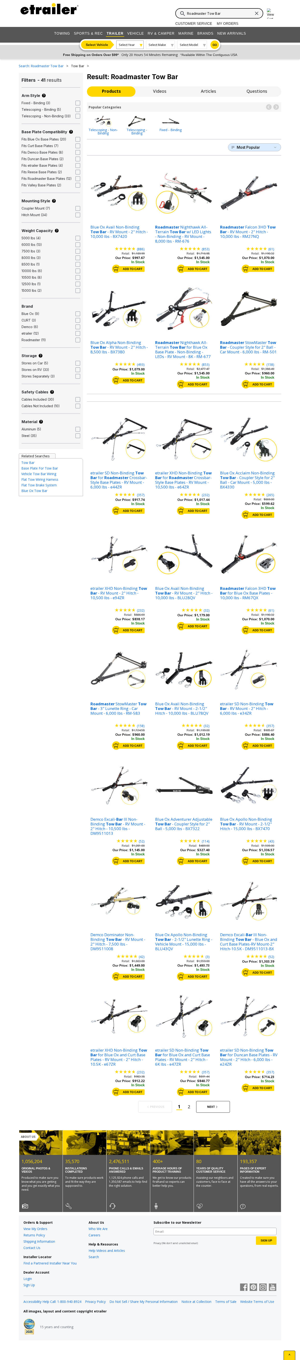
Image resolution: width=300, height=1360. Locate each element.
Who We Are (98, 1229)
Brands (205, 33)
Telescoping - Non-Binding (103, 131)
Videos (159, 91)
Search (94, 1257)
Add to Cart (132, 269)
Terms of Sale (225, 1301)
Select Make (157, 45)
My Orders (227, 24)
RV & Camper (161, 33)
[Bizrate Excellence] (29, 1327)
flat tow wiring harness (39, 479)
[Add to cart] (116, 269)
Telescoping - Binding (137, 131)
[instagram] (263, 1287)
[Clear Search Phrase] (256, 13)
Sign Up (29, 1285)
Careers (94, 1235)
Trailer (115, 33)
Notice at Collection (196, 1301)
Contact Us (31, 1247)
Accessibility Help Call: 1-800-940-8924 (52, 1301)
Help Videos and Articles (107, 1250)
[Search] (182, 13)
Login (27, 1278)
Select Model (189, 45)
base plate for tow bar (39, 468)
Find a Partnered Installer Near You (50, 1263)
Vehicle (135, 33)
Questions (257, 91)
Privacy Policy (95, 1301)
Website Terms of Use (257, 1301)
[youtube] (273, 1287)
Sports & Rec (88, 33)
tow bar (27, 462)
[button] (269, 107)
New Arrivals (231, 33)
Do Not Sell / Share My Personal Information (143, 1301)
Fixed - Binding (170, 130)
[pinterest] (253, 1287)
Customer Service (193, 24)
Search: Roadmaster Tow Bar (41, 66)
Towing (62, 33)
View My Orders (35, 1229)
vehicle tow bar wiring (38, 474)
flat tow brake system (39, 485)
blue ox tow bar (34, 490)
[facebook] (244, 1287)
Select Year (127, 45)
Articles (208, 91)
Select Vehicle (97, 45)
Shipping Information (39, 1241)
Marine (186, 33)
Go (215, 45)
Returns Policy (34, 1235)
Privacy (157, 1243)
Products (111, 91)
